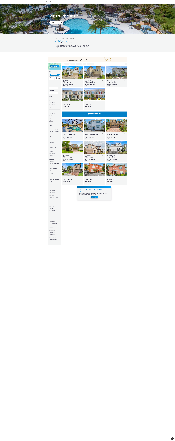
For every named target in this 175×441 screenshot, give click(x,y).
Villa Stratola (67, 157)
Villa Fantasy (67, 179)
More (50, 107)
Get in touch (94, 197)
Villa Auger (111, 179)
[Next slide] (82, 72)
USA (63, 80)
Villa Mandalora (112, 134)
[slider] (50, 75)
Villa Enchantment (91, 134)
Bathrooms (52, 90)
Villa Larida (89, 157)
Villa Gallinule (111, 157)
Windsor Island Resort (112, 155)
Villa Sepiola (111, 82)
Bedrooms (52, 86)
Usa (59, 38)
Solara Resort (72, 38)
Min (50, 77)
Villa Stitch (89, 104)
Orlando (67, 38)
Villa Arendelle (90, 82)
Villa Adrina (67, 82)
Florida (63, 38)
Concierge (74, 2)
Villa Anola (88, 179)
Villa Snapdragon (69, 134)
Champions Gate (67, 155)
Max (56, 77)
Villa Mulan (67, 104)
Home (56, 38)
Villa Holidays (67, 2)
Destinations (60, 2)
